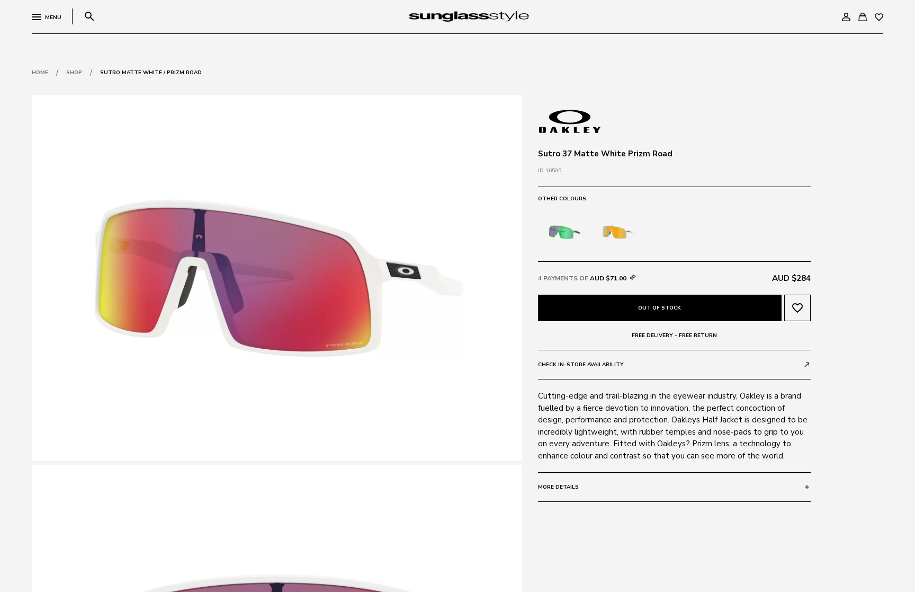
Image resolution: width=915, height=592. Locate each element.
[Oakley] (570, 120)
